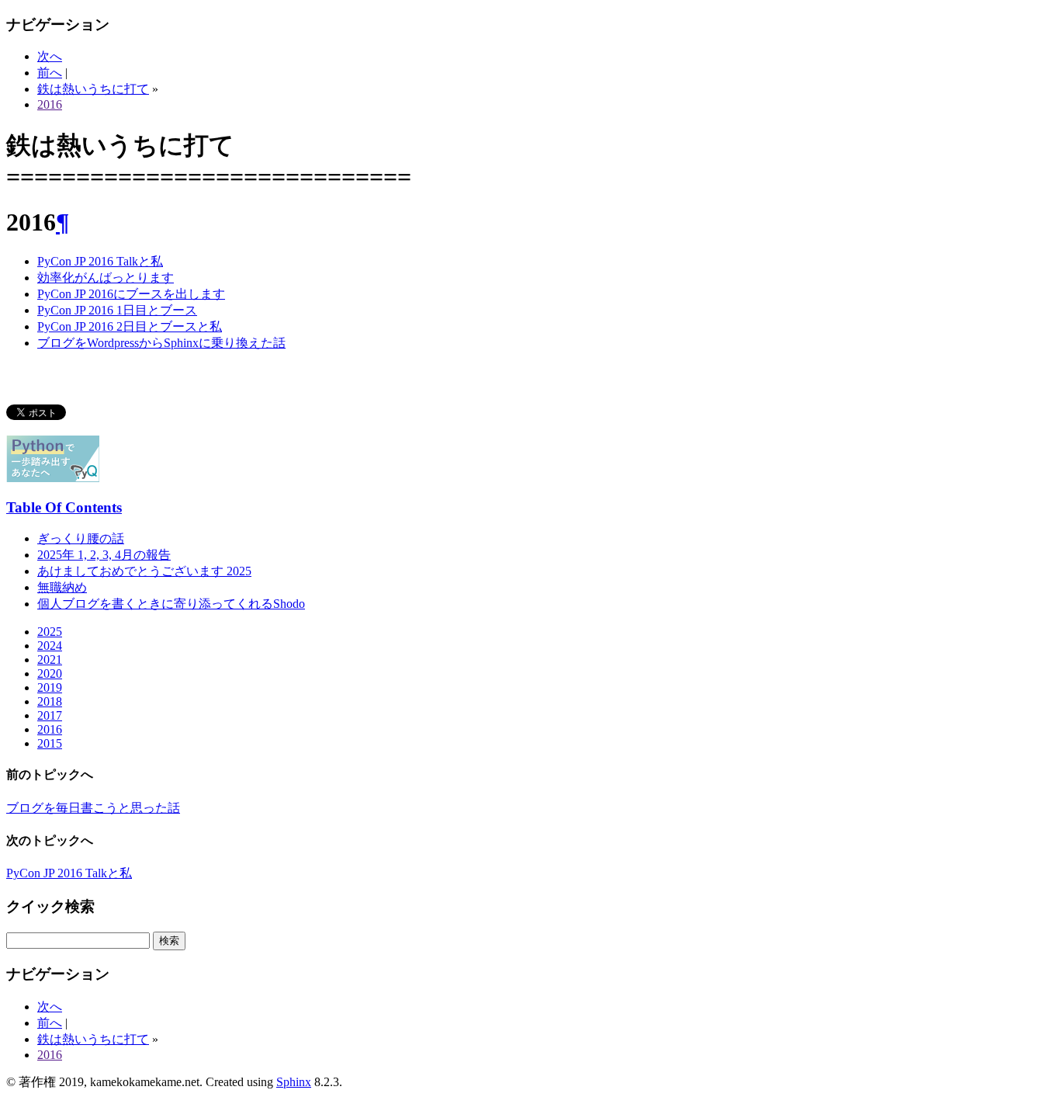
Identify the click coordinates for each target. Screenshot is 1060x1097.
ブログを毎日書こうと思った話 (93, 807)
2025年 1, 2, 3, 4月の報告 (104, 554)
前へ (49, 72)
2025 (49, 631)
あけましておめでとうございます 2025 (144, 571)
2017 (49, 715)
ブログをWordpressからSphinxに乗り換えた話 (161, 342)
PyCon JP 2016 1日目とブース (117, 310)
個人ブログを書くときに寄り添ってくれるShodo (171, 603)
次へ (49, 56)
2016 (49, 104)
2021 (49, 659)
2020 (49, 673)
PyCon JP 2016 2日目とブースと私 (129, 326)
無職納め (62, 587)
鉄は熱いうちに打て (93, 88)
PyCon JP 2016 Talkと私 (100, 261)
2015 (49, 743)
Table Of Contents (64, 507)
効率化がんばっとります (105, 277)
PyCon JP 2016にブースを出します (131, 293)
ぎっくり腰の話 (80, 538)
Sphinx (293, 1081)
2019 (49, 687)
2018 (49, 701)
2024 (49, 645)
